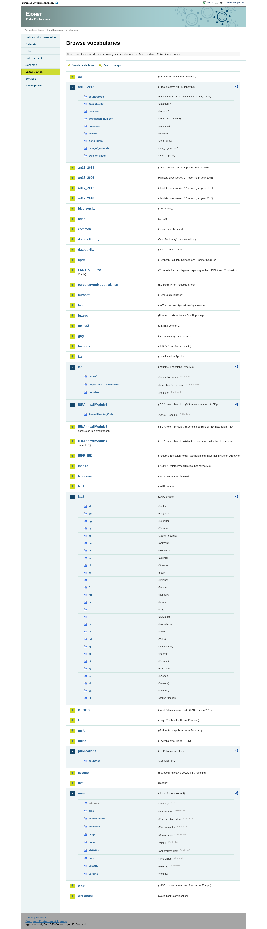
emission (94, 826)
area (91, 810)
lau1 (81, 486)
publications (87, 751)
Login (210, 2)
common (84, 229)
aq (80, 76)
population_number (101, 118)
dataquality (86, 249)
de (90, 543)
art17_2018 (86, 198)
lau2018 (84, 710)
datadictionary (88, 239)
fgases (83, 315)
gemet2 (83, 325)
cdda (81, 219)
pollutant (94, 392)
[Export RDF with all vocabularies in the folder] (236, 87)
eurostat (84, 295)
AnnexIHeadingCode (101, 414)
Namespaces (33, 85)
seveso (83, 772)
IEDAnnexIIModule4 (92, 441)
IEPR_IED (85, 455)
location (94, 111)
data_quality (96, 103)
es (90, 572)
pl (90, 653)
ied (80, 367)
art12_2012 (86, 87)
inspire (83, 466)
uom (81, 793)
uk (90, 698)
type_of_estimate (99, 148)
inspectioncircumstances (104, 384)
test (80, 783)
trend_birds (96, 140)
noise (82, 741)
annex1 (93, 376)
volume (93, 873)
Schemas (31, 64)
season (93, 133)
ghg (81, 336)
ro (90, 668)
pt (90, 661)
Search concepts (112, 65)
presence (94, 126)
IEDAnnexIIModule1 (92, 404)
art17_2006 (86, 177)
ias (80, 356)
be (90, 513)
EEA (41, 3)
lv (90, 631)
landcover (85, 476)
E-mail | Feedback (36, 917)
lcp (80, 720)
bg (90, 521)
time (91, 858)
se (90, 676)
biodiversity (86, 208)
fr (89, 587)
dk (90, 550)
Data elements (34, 58)
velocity (93, 865)
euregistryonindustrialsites (98, 284)
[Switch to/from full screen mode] (222, 3)
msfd (81, 730)
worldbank (86, 896)
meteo (92, 842)
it (89, 609)
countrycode (96, 96)
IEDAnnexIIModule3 (92, 426)
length (92, 834)
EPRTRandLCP (89, 270)
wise (81, 885)
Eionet (41, 30)
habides (84, 346)
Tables (29, 51)
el (90, 565)
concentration (97, 818)
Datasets (30, 44)
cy (90, 528)
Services (30, 78)
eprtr (81, 260)
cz (90, 535)
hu (90, 594)
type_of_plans (97, 155)
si (90, 683)
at (90, 506)
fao (80, 305)
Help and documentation (40, 37)
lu (90, 624)
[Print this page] (217, 3)
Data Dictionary (55, 30)
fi (89, 580)
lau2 (81, 496)
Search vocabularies (83, 65)
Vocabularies (34, 71)
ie (90, 602)
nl (90, 646)
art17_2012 (86, 188)
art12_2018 (86, 167)
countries (94, 760)
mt (90, 639)
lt (89, 616)
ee (90, 558)
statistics (94, 850)
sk (90, 690)
